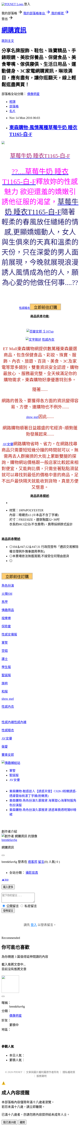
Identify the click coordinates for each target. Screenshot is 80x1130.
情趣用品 (8, 610)
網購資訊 (14, 30)
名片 (12, 111)
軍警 (5, 642)
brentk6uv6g (9, 840)
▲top (5, 879)
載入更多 (8, 887)
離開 (22, 1122)
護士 (5, 659)
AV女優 (8, 444)
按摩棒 (6, 618)
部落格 (14, 106)
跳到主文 (8, 40)
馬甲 (5, 602)
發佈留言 (8, 910)
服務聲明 (42, 1076)
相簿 (12, 101)
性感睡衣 (24, 308)
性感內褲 (8, 722)
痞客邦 (32, 861)
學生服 (6, 667)
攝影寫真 (32, 872)
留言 (41, 861)
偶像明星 (33, 94)
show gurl (32, 417)
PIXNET (18, 1072)
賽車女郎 (8, 754)
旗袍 (5, 683)
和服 (5, 691)
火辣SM (7, 593)
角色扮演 (8, 585)
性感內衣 (48, 339)
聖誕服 (6, 675)
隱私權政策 (69, 1072)
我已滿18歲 (9, 1122)
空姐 (5, 650)
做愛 (5, 746)
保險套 (6, 626)
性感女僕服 (9, 634)
